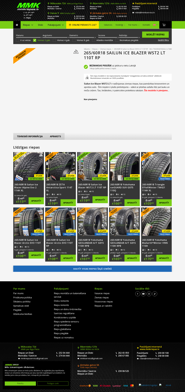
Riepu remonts (61, 305)
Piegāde (17, 309)
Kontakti (146, 25)
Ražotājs (123, 35)
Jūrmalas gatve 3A (110, 13)
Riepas (26, 24)
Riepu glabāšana (62, 329)
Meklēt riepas (155, 34)
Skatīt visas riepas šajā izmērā (92, 268)
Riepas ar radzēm (103, 305)
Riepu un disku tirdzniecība (67, 309)
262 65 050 (122, 6)
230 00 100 (164, 6)
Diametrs (73, 35)
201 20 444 (80, 18)
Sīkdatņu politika (21, 301)
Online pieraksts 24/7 (84, 24)
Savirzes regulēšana (64, 313)
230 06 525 (122, 16)
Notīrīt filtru (163, 40)
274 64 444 (80, 8)
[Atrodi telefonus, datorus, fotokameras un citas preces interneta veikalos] (165, 386)
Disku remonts (61, 300)
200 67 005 (122, 8)
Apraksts (55, 136)
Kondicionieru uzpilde (65, 317)
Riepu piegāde (61, 333)
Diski (40, 24)
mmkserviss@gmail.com (91, 358)
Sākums (17, 25)
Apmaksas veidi (21, 305)
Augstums (47, 35)
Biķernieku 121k (109, 3)
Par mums (132, 25)
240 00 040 (164, 8)
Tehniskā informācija (30, 136)
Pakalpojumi (54, 24)
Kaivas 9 (62, 13)
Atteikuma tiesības (22, 314)
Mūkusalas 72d (66, 3)
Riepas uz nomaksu (64, 337)
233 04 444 (80, 16)
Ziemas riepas (105, 49)
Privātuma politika (22, 297)
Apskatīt (36, 200)
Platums (20, 35)
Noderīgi (119, 25)
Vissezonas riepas (104, 301)
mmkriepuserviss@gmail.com (34, 358)
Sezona (101, 35)
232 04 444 (80, 6)
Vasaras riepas (102, 293)
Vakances (108, 25)
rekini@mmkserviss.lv (144, 12)
